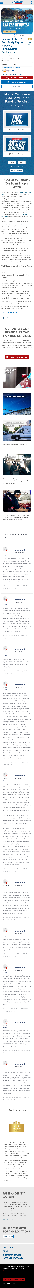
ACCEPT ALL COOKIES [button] (9, 1283)
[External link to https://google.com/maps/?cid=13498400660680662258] (8, 318)
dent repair (22, 225)
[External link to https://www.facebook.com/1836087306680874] (4, 318)
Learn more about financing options (12, 74)
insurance (14, 219)
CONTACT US (8, 1236)
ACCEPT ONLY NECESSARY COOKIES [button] (14, 1279)
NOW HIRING (17, 86)
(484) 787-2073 (9, 53)
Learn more (6, 1271)
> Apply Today (8, 1219)
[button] (17, 64)
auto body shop (21, 192)
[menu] (2, 2)
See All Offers (16, 171)
